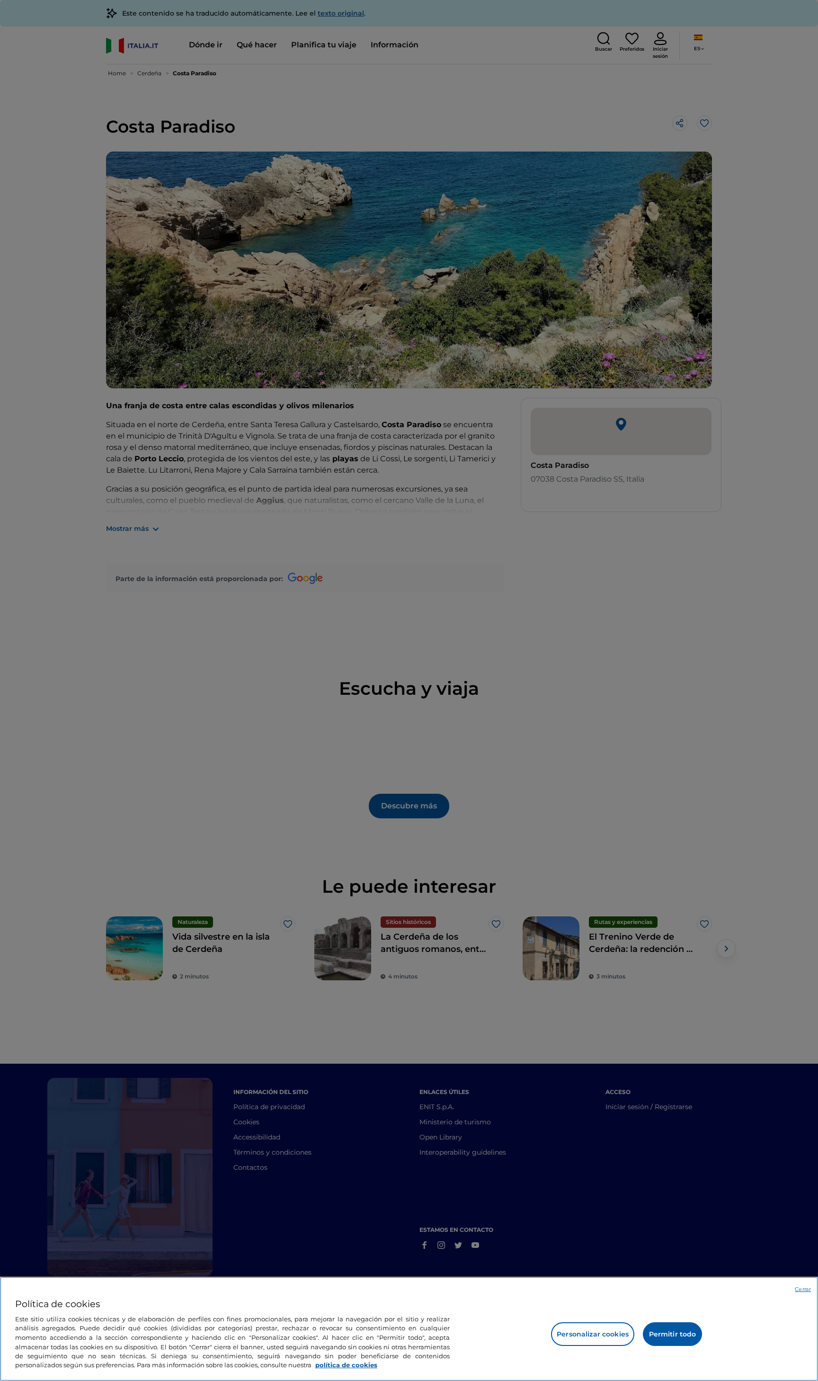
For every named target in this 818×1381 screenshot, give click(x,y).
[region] (409, 1329)
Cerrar (803, 1289)
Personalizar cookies (593, 1334)
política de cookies (346, 1365)
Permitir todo (672, 1334)
